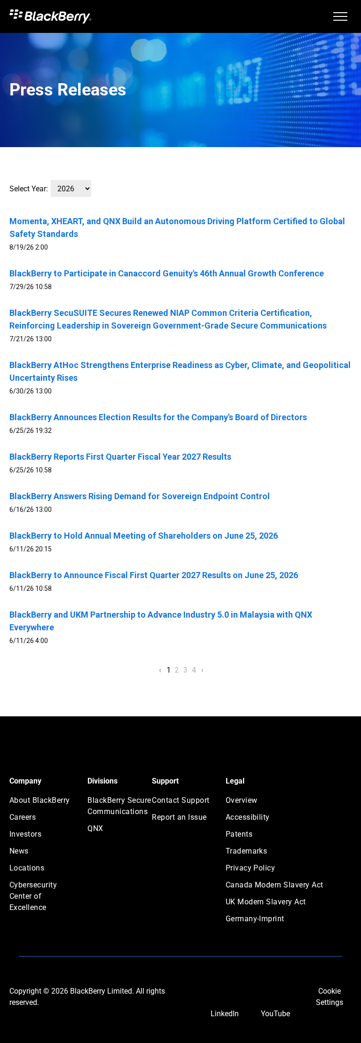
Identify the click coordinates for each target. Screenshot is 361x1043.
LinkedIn (225, 1013)
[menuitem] (43, 803)
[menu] (340, 16)
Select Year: (28, 188)
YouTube (275, 1013)
